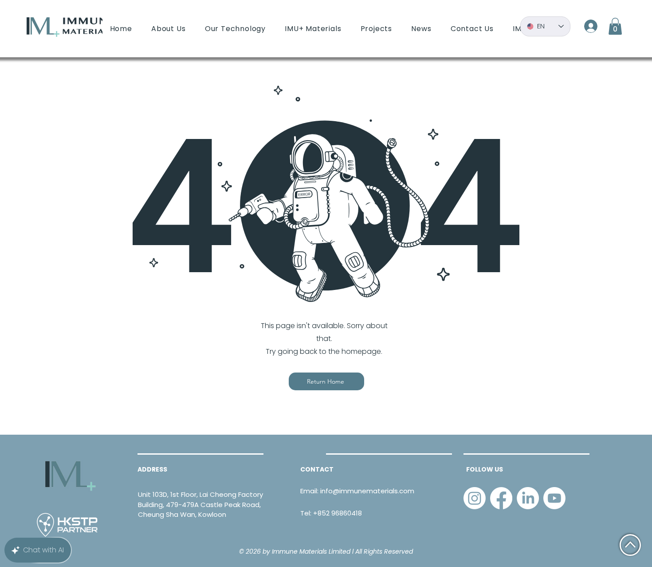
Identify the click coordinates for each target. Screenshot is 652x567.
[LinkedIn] (528, 498)
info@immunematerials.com (367, 491)
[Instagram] (474, 498)
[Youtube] (554, 498)
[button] (615, 26)
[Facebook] (501, 498)
